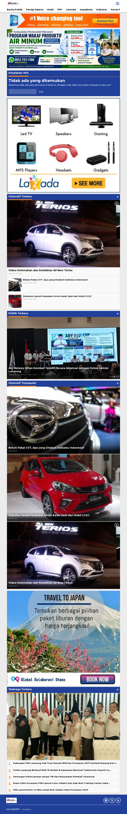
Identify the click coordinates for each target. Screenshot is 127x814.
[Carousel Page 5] (118, 377)
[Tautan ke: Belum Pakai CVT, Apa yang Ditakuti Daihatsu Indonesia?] (15, 284)
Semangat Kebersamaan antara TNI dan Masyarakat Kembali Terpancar (54, 776)
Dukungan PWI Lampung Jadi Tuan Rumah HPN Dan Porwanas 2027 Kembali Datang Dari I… (65, 763)
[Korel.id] (13, 3)
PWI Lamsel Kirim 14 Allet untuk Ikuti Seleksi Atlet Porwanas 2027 (50, 790)
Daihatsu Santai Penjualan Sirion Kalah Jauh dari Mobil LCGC (57, 296)
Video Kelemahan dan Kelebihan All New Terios (40, 270)
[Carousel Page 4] (116, 377)
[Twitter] (112, 800)
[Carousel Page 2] (112, 377)
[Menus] (117, 3)
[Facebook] (106, 800)
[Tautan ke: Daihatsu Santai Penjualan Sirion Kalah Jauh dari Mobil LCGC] (15, 301)
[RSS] (118, 800)
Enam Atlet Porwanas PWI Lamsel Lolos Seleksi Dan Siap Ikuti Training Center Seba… (61, 783)
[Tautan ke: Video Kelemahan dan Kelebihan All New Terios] (63, 233)
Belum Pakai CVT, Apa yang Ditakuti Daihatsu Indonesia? (55, 279)
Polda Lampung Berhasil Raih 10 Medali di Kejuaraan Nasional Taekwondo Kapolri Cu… (62, 770)
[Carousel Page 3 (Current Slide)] (114, 377)
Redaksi (27, 809)
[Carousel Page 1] (110, 377)
